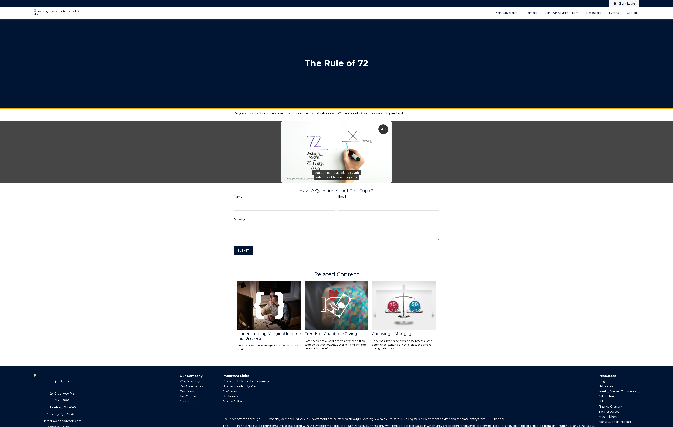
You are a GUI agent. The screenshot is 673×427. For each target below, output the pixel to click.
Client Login (626, 3)
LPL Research (608, 386)
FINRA (297, 419)
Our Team (187, 391)
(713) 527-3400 (67, 414)
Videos (603, 401)
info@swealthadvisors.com (62, 421)
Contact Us (187, 401)
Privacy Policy (233, 401)
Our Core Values (191, 386)
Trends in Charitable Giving (331, 333)
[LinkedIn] (68, 381)
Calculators (606, 396)
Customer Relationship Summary (246, 381)
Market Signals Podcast (615, 421)
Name (238, 196)
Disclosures (230, 396)
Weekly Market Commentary (619, 391)
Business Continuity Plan (240, 386)
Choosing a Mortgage (393, 333)
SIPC (306, 419)
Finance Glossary (610, 406)
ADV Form (230, 391)
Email (342, 196)
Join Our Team (190, 396)
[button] (507, 13)
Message (240, 219)
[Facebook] (55, 381)
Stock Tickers (608, 416)
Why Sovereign (190, 381)
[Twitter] (61, 381)
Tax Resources (609, 411)
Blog (602, 381)
